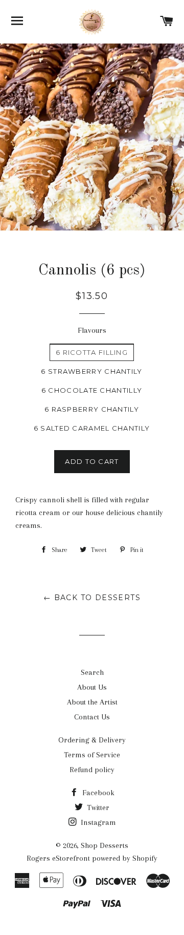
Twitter (97, 807)
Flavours (92, 330)
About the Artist (92, 702)
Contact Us (92, 716)
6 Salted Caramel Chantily (92, 428)
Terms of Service (92, 754)
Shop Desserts (104, 845)
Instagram (97, 822)
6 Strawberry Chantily (91, 371)
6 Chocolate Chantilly (91, 390)
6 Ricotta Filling (92, 352)
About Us (92, 687)
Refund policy (92, 769)
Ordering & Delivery (92, 740)
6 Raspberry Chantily (91, 409)
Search (92, 672)
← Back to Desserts (92, 597)
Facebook (97, 792)
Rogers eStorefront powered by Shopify (92, 858)
